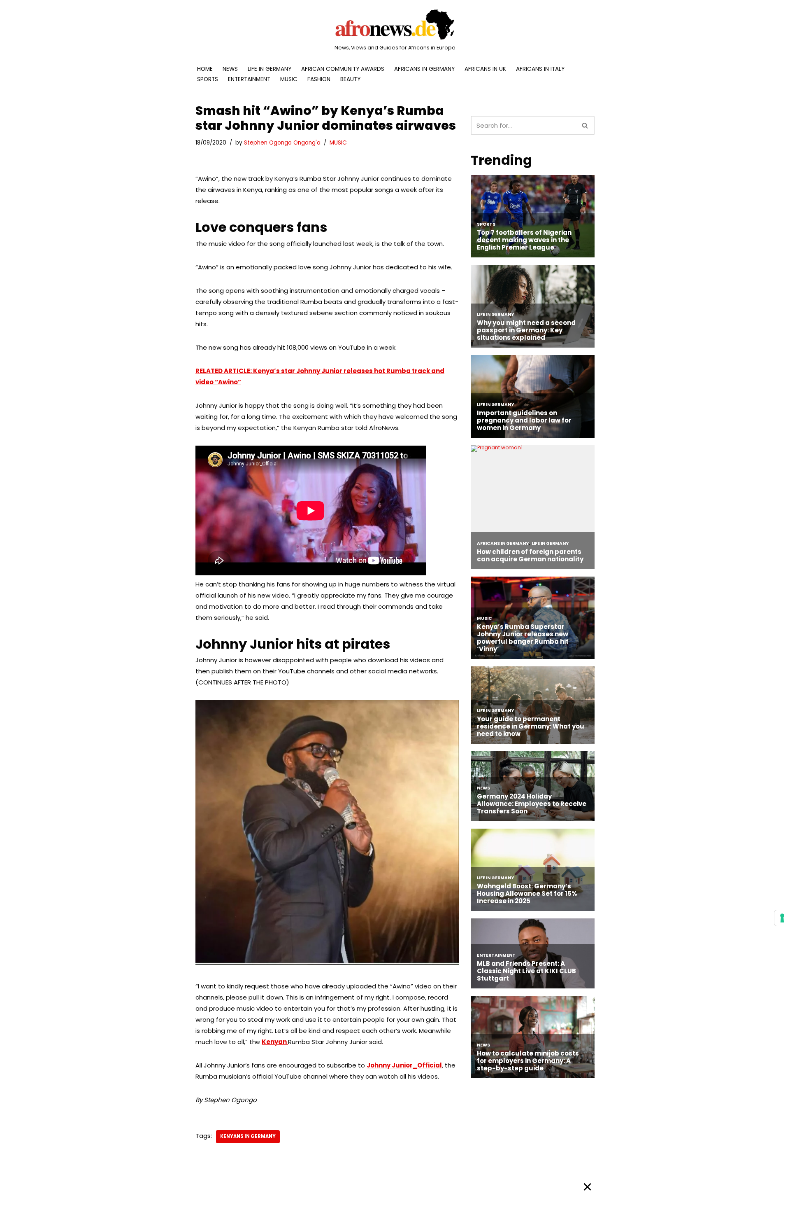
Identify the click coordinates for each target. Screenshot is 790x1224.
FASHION (318, 79)
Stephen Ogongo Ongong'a (282, 143)
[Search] (585, 125)
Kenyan (275, 1041)
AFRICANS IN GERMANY (424, 69)
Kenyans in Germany (248, 1136)
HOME (205, 69)
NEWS (230, 69)
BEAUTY (350, 79)
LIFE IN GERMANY (269, 69)
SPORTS (207, 79)
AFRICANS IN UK (485, 69)
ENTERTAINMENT (249, 79)
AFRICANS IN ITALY (540, 69)
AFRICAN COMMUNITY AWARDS (342, 69)
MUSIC (288, 79)
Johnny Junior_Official (404, 1065)
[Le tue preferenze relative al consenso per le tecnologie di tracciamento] (782, 918)
